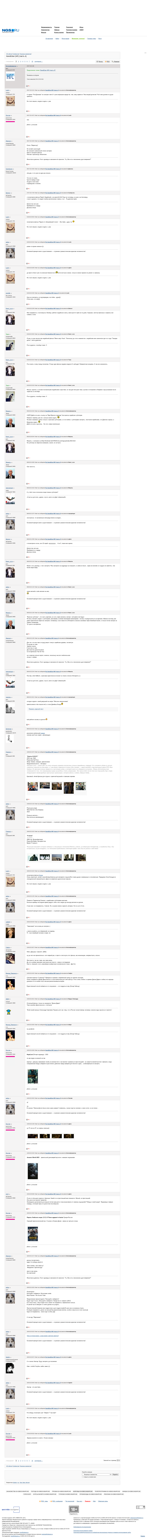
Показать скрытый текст (36, 709)
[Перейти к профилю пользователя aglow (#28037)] (10, 258)
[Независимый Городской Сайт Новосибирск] (10, 31)
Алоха (41, 875)
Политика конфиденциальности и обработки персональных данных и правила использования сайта (102, 1532)
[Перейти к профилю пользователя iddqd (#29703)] (9, 1014)
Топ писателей (69, 1501)
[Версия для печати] (27, 86)
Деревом (116, 61)
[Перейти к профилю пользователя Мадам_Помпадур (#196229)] (10, 989)
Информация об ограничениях (82, 1527)
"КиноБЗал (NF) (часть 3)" (48, 70)
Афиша (56, 30)
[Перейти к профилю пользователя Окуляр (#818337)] (10, 131)
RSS (108, 61)
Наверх (143, 1536)
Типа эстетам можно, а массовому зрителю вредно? (43, 1336)
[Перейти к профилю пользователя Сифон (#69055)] (10, 963)
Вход (100, 38)
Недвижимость (46, 27)
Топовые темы (91, 38)
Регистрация (65, 38)
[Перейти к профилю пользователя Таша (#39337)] (10, 350)
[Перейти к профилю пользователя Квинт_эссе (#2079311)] (10, 324)
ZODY (82, 30)
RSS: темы (44, 1501)
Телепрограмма (71, 30)
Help (94, 1501)
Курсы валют (59, 32)
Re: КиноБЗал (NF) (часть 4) (53, 115)
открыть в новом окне (90, 1477)
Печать (101, 61)
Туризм (56, 27)
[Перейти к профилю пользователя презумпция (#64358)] (10, 503)
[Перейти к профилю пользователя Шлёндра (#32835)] (10, 742)
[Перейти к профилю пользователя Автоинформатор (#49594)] (10, 80)
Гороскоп (69, 27)
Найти (57, 38)
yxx (18, 1482)
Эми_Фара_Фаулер (25, 1482)
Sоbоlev (15, 1482)
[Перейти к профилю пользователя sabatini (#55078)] (10, 937)
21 (32, 61)
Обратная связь (103, 1501)
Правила (87, 1501)
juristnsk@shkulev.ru (47, 1534)
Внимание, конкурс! (78, 38)
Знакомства (45, 30)
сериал (43, 733)
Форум (43, 32)
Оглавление (49, 38)
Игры (81, 27)
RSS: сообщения (57, 1501)
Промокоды (70, 32)
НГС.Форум (9, 53)
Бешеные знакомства (25, 53)
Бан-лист (79, 1501)
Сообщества (16, 53)
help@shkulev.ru (15, 1536)
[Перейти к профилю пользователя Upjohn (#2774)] (10, 1373)
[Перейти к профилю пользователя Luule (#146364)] (10, 105)
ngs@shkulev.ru (24, 1532)
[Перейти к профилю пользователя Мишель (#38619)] (10, 426)
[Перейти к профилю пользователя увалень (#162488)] (10, 713)
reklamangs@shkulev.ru (136, 1518)
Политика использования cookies (83, 1530)
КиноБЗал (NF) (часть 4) (52, 90)
